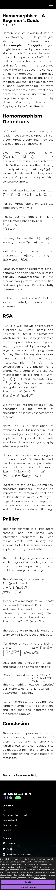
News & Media (10, 820)
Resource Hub (10, 825)
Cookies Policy (20, 875)
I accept (28, 882)
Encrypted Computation (16, 815)
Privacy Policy (40, 877)
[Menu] (51, 4)
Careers (7, 830)
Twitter (10, 849)
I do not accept (28, 887)
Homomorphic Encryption (23, 45)
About (6, 810)
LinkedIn (11, 843)
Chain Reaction (36, 106)
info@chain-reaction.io (19, 854)
